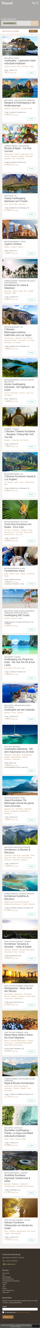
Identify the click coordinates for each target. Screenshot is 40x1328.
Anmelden (8, 1317)
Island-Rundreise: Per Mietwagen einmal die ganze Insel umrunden (19, 803)
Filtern (32, 31)
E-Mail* (4, 1306)
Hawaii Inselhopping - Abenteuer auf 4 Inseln (15, 200)
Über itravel (5, 1273)
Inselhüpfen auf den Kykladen (19, 709)
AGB (3, 1290)
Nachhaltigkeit (6, 1277)
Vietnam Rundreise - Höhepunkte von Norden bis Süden (18, 1225)
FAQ (3, 1275)
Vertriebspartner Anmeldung (10, 1281)
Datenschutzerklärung (23, 1312)
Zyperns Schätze (13, 244)
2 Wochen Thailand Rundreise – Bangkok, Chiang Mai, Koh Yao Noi (19, 434)
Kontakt (4, 1283)
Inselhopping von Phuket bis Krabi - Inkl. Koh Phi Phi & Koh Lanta (19, 662)
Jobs (3, 1286)
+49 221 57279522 (11, 1261)
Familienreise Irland (14, 570)
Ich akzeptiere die (17, 1312)
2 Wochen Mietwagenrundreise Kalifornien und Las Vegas (18, 332)
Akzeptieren (36, 1325)
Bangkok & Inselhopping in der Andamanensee (19, 104)
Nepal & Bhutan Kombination (19, 1083)
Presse (4, 1288)
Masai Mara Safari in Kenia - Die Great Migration (19, 1036)
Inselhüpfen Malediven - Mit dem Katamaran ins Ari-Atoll (19, 750)
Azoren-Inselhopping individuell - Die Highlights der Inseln (19, 387)
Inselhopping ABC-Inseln (17, 615)
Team (4, 1284)
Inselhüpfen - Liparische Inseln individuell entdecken (20, 62)
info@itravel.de (10, 1264)
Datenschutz (10, 1290)
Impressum (5, 1292)
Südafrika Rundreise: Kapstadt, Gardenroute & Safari (17, 1178)
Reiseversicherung (8, 1279)
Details (31, 73)
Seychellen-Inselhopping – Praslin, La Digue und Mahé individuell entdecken (18, 1133)
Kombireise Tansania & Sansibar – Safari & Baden (18, 945)
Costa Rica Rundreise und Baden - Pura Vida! (17, 525)
